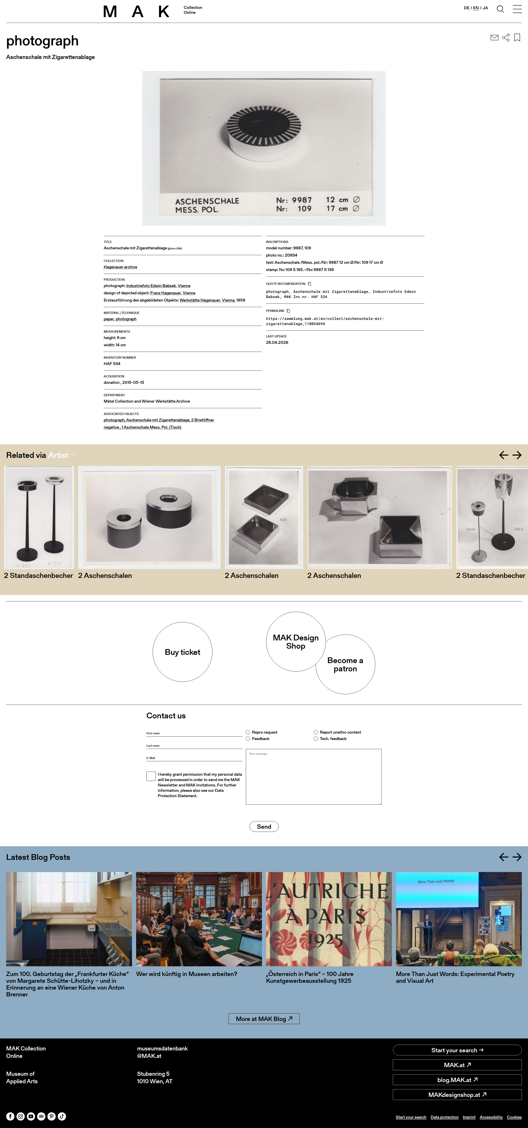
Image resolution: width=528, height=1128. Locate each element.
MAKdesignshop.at (454, 1094)
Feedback (260, 739)
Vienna (184, 285)
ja (485, 8)
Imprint (469, 1117)
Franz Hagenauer (165, 293)
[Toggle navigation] (517, 9)
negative (142, 427)
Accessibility (491, 1117)
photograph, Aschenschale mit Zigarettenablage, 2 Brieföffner (159, 420)
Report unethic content (340, 732)
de (466, 8)
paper (109, 319)
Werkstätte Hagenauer (200, 300)
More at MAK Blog (261, 1018)
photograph (126, 319)
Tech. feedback (333, 739)
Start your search (454, 1050)
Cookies (514, 1117)
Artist (58, 455)
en (476, 8)
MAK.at (454, 1065)
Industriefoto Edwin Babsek (151, 285)
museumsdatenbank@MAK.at (162, 1052)
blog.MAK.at (454, 1079)
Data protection (445, 1117)
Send (264, 826)
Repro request (264, 732)
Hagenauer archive (120, 267)
